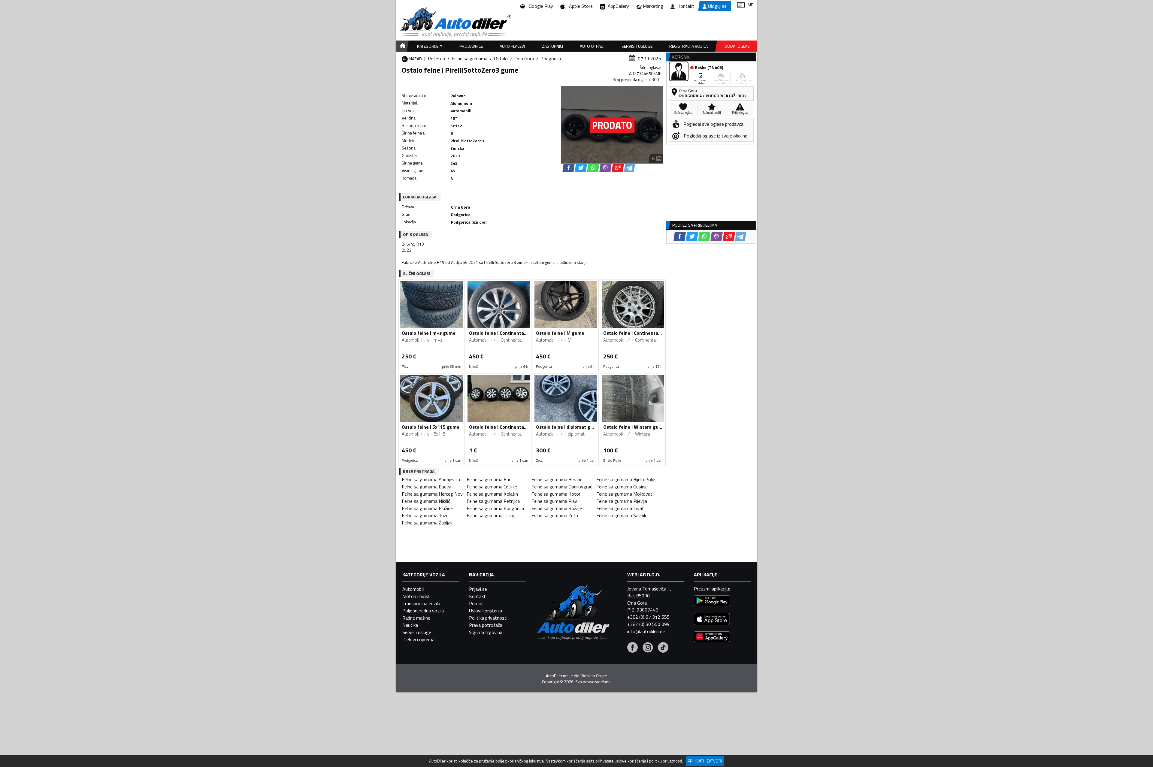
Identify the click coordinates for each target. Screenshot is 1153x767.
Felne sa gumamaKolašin (492, 493)
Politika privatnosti (488, 617)
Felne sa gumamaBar (488, 479)
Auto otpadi (592, 46)
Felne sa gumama (469, 58)
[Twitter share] (581, 168)
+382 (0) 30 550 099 (648, 624)
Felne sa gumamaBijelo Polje (625, 479)
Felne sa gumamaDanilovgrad (561, 486)
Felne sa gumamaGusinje (622, 486)
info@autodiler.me (646, 631)
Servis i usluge (416, 632)
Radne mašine (416, 617)
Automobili (413, 589)
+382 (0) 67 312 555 (648, 617)
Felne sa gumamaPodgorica (495, 508)
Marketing (653, 6)
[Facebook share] (568, 168)
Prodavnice (471, 46)
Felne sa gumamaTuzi (424, 515)
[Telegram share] (629, 168)
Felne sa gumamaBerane (557, 479)
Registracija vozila (688, 46)
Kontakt (685, 6)
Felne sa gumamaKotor (555, 493)
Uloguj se (717, 6)
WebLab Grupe (593, 676)
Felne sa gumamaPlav (554, 501)
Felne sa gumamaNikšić (426, 501)
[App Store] (712, 620)
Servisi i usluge (637, 46)
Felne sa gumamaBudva (426, 486)
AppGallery (617, 6)
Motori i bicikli (416, 596)
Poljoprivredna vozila (423, 610)
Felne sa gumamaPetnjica (493, 501)
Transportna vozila (421, 603)
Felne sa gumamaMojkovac (624, 493)
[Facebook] (632, 648)
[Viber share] (605, 168)
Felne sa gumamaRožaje (556, 508)
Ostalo (501, 58)
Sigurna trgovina (485, 632)
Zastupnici (552, 46)
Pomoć (476, 603)
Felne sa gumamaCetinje (492, 486)
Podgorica (550, 58)
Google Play (539, 6)
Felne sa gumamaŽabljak (427, 522)
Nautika (410, 625)
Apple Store (580, 6)
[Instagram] (648, 648)
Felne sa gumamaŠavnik (621, 515)
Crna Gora (524, 58)
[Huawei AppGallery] (712, 637)
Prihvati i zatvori (705, 761)
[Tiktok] (663, 648)
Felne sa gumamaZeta (554, 515)
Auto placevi (512, 46)
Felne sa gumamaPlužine (427, 508)
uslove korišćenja (630, 761)
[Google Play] (712, 601)
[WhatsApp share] (593, 168)
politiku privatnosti (665, 761)
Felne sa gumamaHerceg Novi (433, 493)
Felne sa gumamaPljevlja (621, 501)
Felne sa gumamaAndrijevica (431, 479)
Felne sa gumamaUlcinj (490, 515)
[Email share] (618, 168)
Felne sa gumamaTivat (620, 508)
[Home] (401, 46)
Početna (436, 58)
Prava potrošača (485, 625)
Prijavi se (478, 589)
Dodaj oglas (737, 46)
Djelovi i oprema (418, 639)
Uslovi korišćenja (485, 610)
